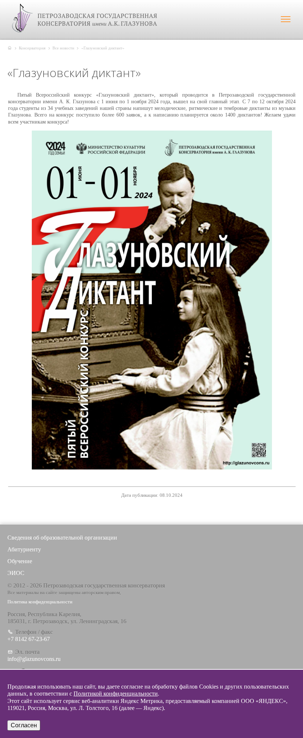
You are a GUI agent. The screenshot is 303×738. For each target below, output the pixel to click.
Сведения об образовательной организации (62, 537)
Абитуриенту (24, 549)
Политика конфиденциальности (39, 601)
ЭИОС (15, 573)
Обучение (19, 561)
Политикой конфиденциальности (116, 693)
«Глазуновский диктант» (103, 48)
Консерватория (32, 48)
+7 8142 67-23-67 (28, 639)
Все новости (63, 48)
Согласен (24, 725)
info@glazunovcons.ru (34, 659)
